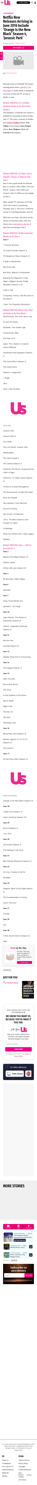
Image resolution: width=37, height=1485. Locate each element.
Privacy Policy (18, 1056)
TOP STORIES (17, 48)
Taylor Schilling (13, 123)
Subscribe (23, 2)
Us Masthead (6, 1463)
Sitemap (4, 1476)
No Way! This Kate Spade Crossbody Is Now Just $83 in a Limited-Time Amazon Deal (24, 955)
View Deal (24, 962)
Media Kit (5, 1473)
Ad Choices (22, 1480)
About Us (5, 1460)
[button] (32, 2)
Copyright (21, 1466)
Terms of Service (23, 1460)
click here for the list (21, 224)
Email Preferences (8, 1470)
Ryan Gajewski (9, 43)
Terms (27, 1054)
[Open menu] (2, 3)
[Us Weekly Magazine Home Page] (6, 2)
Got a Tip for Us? (7, 1466)
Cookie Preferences (24, 1470)
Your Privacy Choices (21, 1475)
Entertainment (8, 13)
